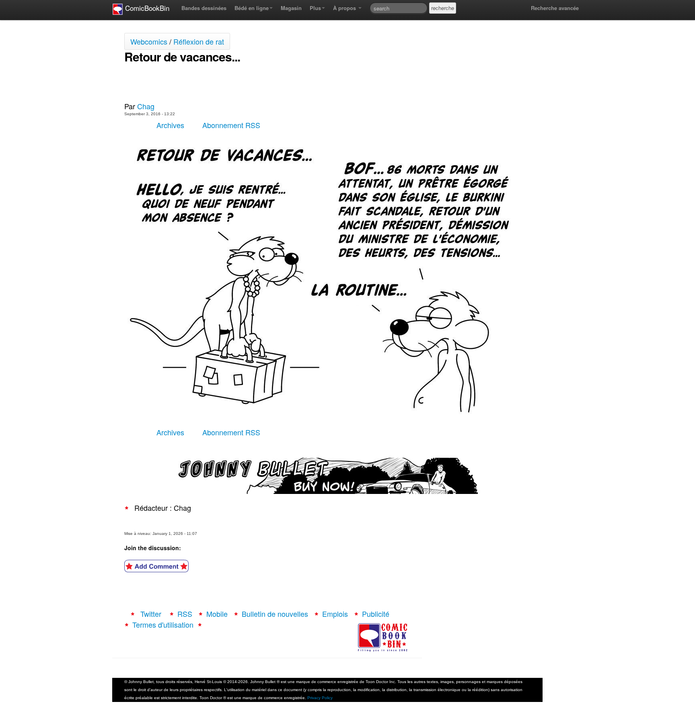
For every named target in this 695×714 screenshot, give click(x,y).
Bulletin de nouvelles (275, 613)
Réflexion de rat (198, 41)
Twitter (150, 613)
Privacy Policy (320, 698)
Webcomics (148, 41)
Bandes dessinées (203, 8)
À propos (345, 8)
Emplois (335, 613)
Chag (145, 106)
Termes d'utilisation (162, 624)
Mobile (217, 613)
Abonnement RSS (231, 125)
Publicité (375, 613)
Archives (170, 125)
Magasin (291, 8)
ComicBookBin (146, 8)
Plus (315, 8)
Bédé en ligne (251, 8)
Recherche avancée (555, 8)
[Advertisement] (218, 83)
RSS (184, 613)
